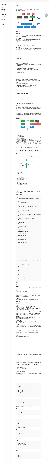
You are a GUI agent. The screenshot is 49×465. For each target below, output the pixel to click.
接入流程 (4, 10)
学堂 (43, 1)
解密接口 (30, 415)
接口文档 (4, 11)
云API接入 (3, 19)
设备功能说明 (4, 6)
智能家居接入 (4, 22)
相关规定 (33, 103)
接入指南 (3, 7)
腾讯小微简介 (4, 4)
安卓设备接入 (4, 9)
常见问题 (3, 24)
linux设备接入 (4, 14)
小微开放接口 (4, 17)
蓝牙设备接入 (4, 16)
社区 (40, 1)
